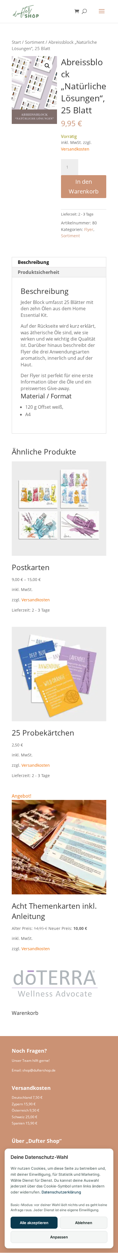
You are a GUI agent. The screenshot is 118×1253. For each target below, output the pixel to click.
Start (16, 42)
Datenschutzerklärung (61, 1192)
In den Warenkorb (84, 186)
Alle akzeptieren (34, 1222)
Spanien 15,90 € (24, 1123)
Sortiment (34, 42)
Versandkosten (75, 149)
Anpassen (59, 1237)
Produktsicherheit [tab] (38, 272)
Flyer (88, 229)
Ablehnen (83, 1222)
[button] (47, 66)
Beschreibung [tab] (33, 262)
